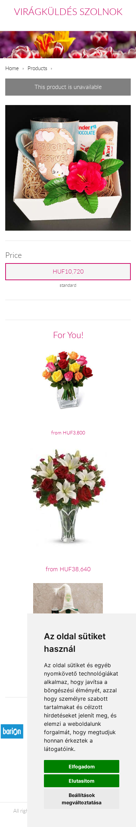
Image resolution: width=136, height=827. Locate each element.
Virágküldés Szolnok (68, 11)
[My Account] (126, 22)
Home (12, 68)
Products (37, 68)
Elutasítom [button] (82, 781)
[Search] (112, 22)
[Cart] (96, 22)
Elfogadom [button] (82, 766)
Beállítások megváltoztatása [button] (81, 798)
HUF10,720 (68, 271)
